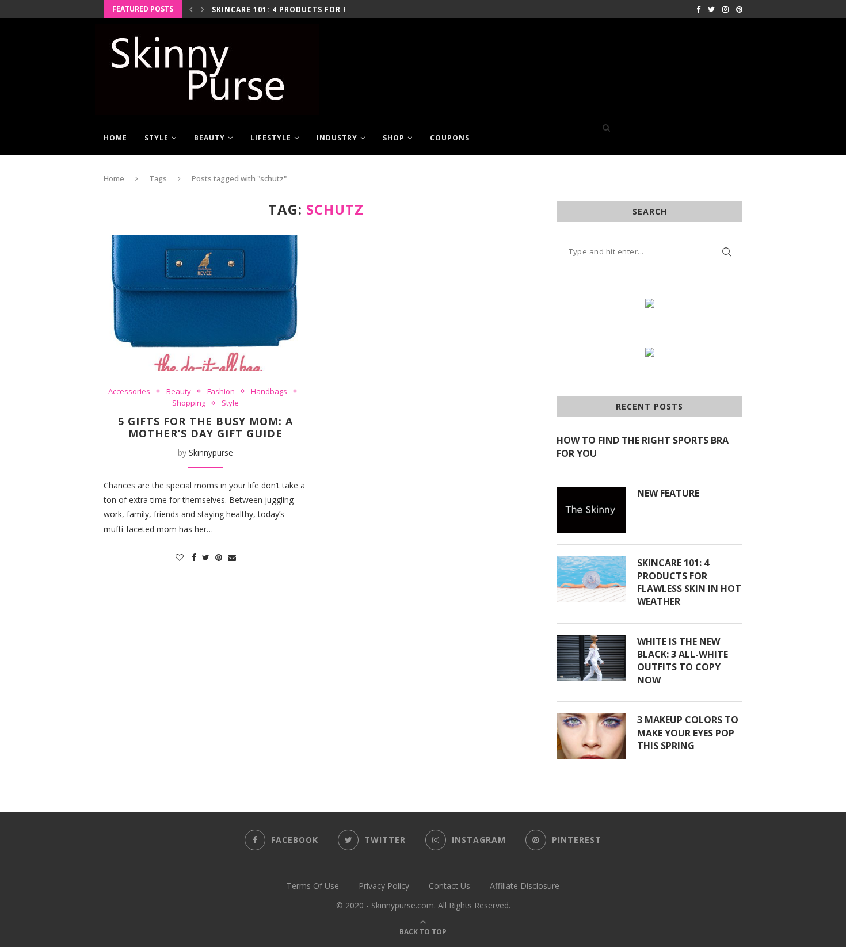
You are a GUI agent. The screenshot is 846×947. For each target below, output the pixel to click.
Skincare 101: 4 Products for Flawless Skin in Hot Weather (689, 582)
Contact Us (449, 885)
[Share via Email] (232, 557)
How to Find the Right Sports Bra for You (643, 446)
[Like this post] (180, 557)
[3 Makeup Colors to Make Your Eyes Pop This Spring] (591, 736)
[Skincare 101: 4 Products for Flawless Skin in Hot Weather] (591, 579)
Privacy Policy (384, 885)
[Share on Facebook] (194, 557)
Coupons (450, 138)
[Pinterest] (739, 9)
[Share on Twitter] (205, 557)
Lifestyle (270, 138)
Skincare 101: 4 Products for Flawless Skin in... (318, 9)
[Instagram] (725, 9)
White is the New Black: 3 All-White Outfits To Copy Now (682, 660)
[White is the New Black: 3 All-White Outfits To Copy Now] (591, 658)
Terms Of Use (313, 885)
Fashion (221, 391)
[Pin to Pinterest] (218, 557)
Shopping (188, 403)
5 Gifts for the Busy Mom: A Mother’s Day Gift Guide (205, 427)
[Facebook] (698, 9)
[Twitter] (711, 9)
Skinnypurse (211, 452)
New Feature (668, 493)
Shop (394, 138)
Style (156, 138)
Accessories (129, 391)
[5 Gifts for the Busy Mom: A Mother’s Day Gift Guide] (205, 303)
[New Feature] (591, 510)
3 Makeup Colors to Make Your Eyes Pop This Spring (687, 732)
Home (115, 138)
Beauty (209, 138)
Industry (337, 138)
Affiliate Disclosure (524, 885)
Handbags (269, 391)
